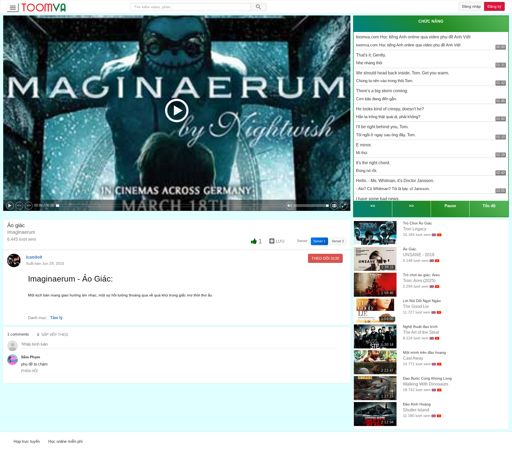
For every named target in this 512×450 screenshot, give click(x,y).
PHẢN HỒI (29, 371)
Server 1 (319, 241)
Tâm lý (56, 317)
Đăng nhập (471, 6)
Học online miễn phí (65, 441)
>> (28, 205)
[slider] (170, 205)
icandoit (34, 257)
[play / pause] (10, 206)
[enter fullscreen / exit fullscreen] (343, 206)
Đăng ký (494, 6)
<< (19, 205)
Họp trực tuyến (27, 441)
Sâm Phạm (30, 357)
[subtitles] (334, 206)
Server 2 (338, 241)
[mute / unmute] (290, 206)
